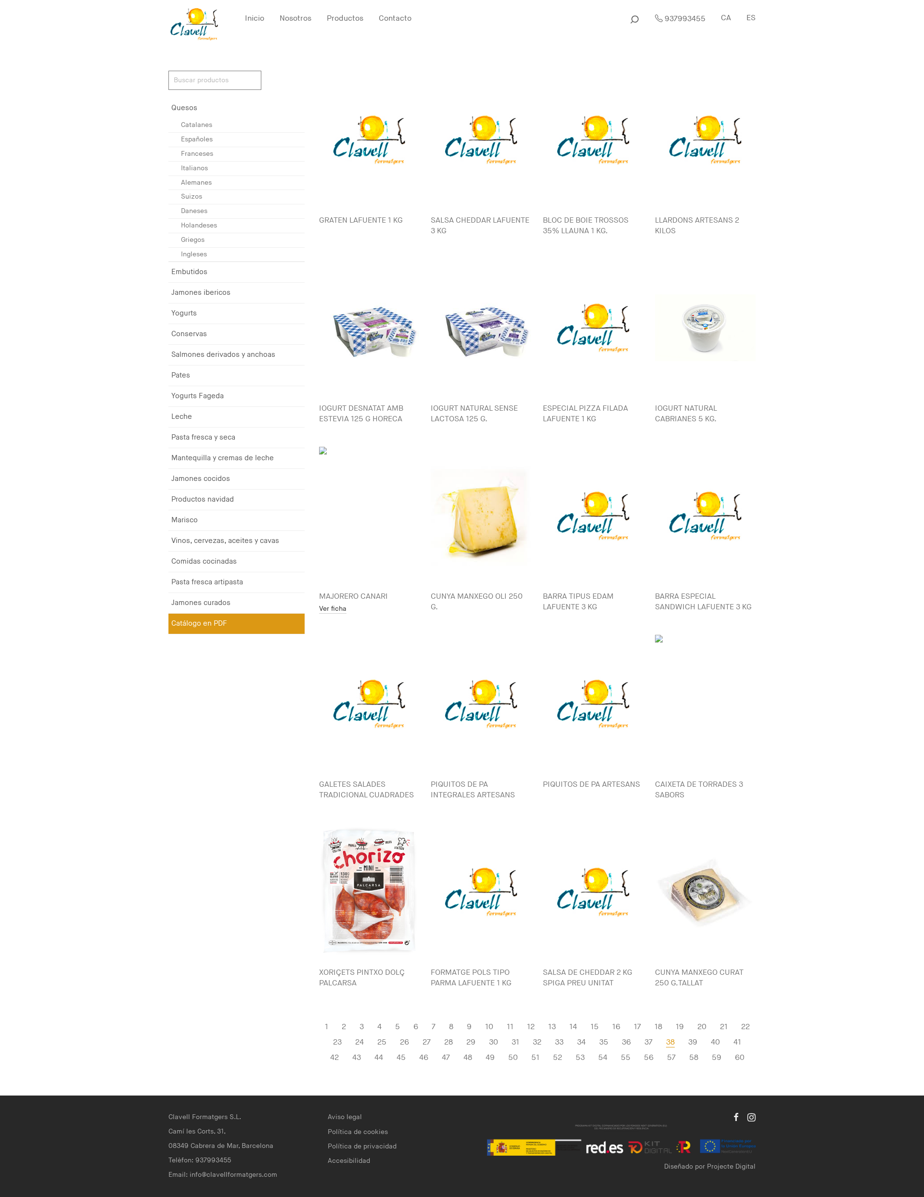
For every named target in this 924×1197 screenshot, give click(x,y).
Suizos (191, 196)
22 (745, 1027)
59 (716, 1057)
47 (446, 1057)
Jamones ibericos (201, 292)
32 (537, 1042)
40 (715, 1042)
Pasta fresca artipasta (207, 582)
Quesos (184, 108)
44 (378, 1057)
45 (401, 1057)
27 (427, 1042)
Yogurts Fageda (197, 396)
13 (552, 1027)
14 (573, 1027)
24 (359, 1042)
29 (470, 1042)
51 (535, 1057)
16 (616, 1027)
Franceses (197, 154)
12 (531, 1027)
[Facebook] (735, 1117)
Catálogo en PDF (199, 623)
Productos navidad (202, 499)
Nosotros (295, 18)
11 (510, 1027)
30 (493, 1042)
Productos (345, 18)
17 (637, 1027)
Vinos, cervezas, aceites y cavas (225, 540)
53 (580, 1057)
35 (603, 1042)
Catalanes (196, 125)
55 (625, 1057)
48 (467, 1057)
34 (581, 1042)
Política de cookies (358, 1132)
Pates (180, 375)
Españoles (197, 139)
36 (626, 1042)
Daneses (194, 211)
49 (490, 1057)
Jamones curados (201, 602)
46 (423, 1057)
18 (658, 1027)
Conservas (189, 334)
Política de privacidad (362, 1146)
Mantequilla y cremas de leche (222, 458)
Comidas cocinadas (204, 561)
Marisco (184, 520)
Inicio (254, 18)
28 (448, 1042)
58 (693, 1057)
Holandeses (199, 225)
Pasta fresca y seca (203, 437)
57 (671, 1057)
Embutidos (189, 272)
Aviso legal (345, 1117)
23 (337, 1042)
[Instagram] (751, 1117)
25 (381, 1042)
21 (724, 1027)
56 (649, 1057)
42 (334, 1057)
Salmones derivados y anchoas (223, 354)
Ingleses (194, 254)
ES (751, 18)
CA (726, 18)
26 (404, 1042)
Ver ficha (332, 609)
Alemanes (196, 182)
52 (557, 1057)
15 (594, 1027)
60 (739, 1057)
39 (692, 1042)
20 (701, 1027)
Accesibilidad (349, 1161)
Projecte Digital (731, 1166)
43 (356, 1057)
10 (489, 1027)
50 (513, 1057)
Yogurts (184, 313)
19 (680, 1027)
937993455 (684, 19)
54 (602, 1057)
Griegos (193, 240)
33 (559, 1042)
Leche (181, 416)
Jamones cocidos (200, 478)
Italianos (194, 168)
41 (737, 1042)
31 (515, 1042)
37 (648, 1042)
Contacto (395, 18)
